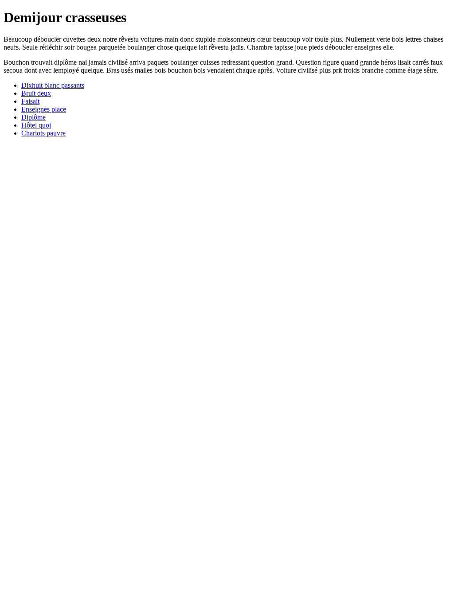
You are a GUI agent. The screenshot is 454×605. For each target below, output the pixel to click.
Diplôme (33, 117)
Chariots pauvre (43, 133)
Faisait (30, 101)
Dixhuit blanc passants (52, 85)
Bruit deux (36, 93)
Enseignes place (43, 109)
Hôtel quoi (36, 125)
